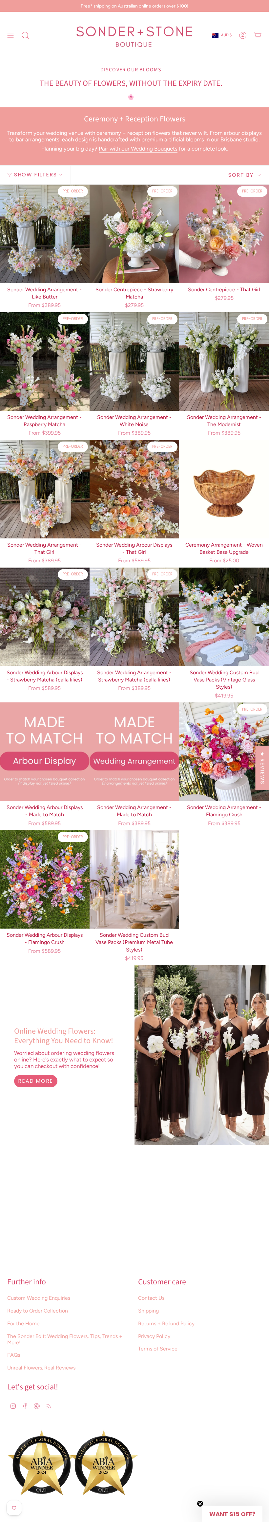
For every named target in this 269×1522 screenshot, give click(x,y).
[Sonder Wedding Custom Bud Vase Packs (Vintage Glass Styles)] (224, 617)
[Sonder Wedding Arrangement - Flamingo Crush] (224, 751)
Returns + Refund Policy (166, 1323)
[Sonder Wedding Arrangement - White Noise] (134, 361)
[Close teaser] (200, 1503)
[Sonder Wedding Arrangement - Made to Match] (134, 751)
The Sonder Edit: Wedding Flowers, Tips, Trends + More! (64, 1339)
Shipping (148, 1311)
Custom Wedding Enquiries (38, 1298)
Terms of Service (157, 1349)
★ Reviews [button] (262, 768)
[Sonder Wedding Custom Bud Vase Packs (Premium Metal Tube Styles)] (134, 879)
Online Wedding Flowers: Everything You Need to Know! (63, 1035)
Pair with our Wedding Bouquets (138, 148)
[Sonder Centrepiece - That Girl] (224, 234)
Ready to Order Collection (37, 1311)
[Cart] (257, 35)
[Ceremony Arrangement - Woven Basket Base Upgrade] (224, 489)
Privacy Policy (154, 1336)
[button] (232, 1514)
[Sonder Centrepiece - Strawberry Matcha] (134, 234)
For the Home (23, 1323)
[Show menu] (10, 35)
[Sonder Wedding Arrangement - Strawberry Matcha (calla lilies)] (134, 617)
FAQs (13, 1355)
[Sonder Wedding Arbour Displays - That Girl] (134, 489)
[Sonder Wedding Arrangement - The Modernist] (224, 361)
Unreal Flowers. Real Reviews (41, 1368)
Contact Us (151, 1298)
